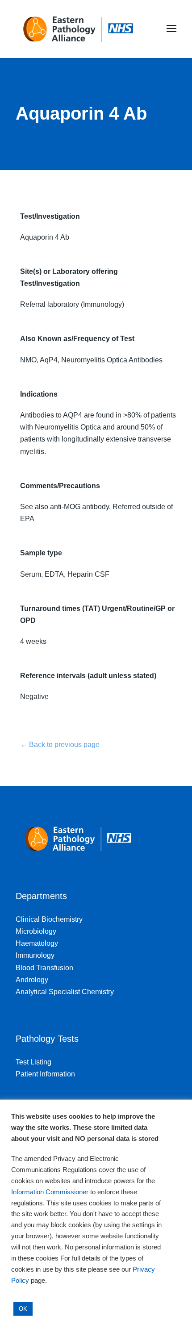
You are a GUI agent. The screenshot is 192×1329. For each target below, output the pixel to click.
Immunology (35, 955)
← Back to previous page (60, 744)
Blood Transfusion (44, 968)
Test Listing (33, 1062)
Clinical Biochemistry (49, 919)
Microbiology (36, 931)
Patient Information (45, 1074)
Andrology (32, 980)
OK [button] (23, 1308)
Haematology (37, 943)
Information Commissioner (49, 1192)
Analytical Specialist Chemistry (65, 992)
